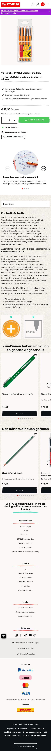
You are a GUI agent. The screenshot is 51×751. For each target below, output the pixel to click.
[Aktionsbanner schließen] (49, 12)
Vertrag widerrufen (25, 746)
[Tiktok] (25, 635)
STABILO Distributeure (25, 616)
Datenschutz (23, 729)
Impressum (11, 729)
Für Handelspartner (25, 543)
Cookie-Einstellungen (12, 732)
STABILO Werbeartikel (25, 590)
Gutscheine (25, 586)
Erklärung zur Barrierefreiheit (34, 735)
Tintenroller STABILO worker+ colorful (17, 394)
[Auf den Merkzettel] (35, 355)
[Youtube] (30, 635)
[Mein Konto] (38, 4)
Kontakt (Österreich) (26, 573)
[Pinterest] (34, 635)
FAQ (25, 569)
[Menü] (48, 4)
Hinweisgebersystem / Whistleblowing (25, 551)
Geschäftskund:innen (25, 582)
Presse (25, 531)
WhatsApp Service (25, 577)
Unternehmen (26, 535)
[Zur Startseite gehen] (13, 4)
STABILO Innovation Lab (25, 539)
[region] (25, 40)
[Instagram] (16, 635)
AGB (45, 732)
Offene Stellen (25, 526)
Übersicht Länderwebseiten (25, 612)
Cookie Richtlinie (37, 729)
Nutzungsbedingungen (32, 732)
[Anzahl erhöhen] (14, 120)
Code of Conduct (26, 547)
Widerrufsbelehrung (13, 735)
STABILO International (25, 608)
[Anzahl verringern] (4, 120)
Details (19, 413)
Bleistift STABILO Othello (12, 473)
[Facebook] (20, 635)
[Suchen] (33, 4)
